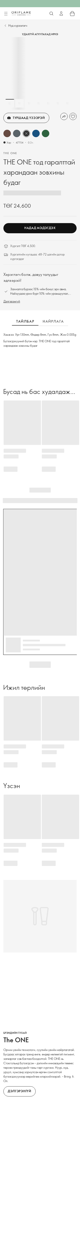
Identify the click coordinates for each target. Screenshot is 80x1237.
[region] (40, 73)
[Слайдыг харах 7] (67, 103)
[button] (7, 133)
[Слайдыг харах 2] (19, 103)
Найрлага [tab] (53, 321)
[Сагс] (72, 13)
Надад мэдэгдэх (40, 228)
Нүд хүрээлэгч (17, 25)
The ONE (10, 153)
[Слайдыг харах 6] (58, 103)
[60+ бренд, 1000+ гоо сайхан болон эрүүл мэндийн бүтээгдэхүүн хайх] (51, 13)
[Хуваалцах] (64, 116)
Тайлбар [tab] (25, 321)
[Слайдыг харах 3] (29, 103)
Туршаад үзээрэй (29, 118)
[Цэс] (5, 13)
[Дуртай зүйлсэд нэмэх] (73, 116)
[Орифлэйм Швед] (21, 13)
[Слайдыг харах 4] (38, 103)
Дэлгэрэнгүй (11, 301)
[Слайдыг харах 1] (10, 103)
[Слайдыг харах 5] (48, 103)
